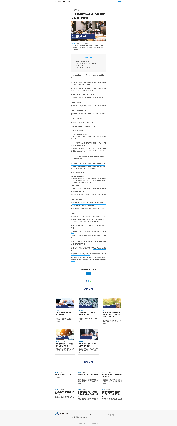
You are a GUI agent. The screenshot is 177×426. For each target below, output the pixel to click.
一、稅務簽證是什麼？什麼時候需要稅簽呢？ (82, 60)
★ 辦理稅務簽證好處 (79, 65)
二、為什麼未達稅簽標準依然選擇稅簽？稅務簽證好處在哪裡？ (85, 63)
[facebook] (86, 281)
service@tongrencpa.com (77, 414)
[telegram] (88, 281)
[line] (90, 281)
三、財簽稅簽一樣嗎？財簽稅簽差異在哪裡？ (82, 67)
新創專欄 (79, 372)
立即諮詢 (120, 1)
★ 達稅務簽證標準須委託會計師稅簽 (82, 61)
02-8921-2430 (75, 416)
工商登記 (79, 389)
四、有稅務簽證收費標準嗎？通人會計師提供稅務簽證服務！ (85, 69)
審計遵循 (73, 43)
